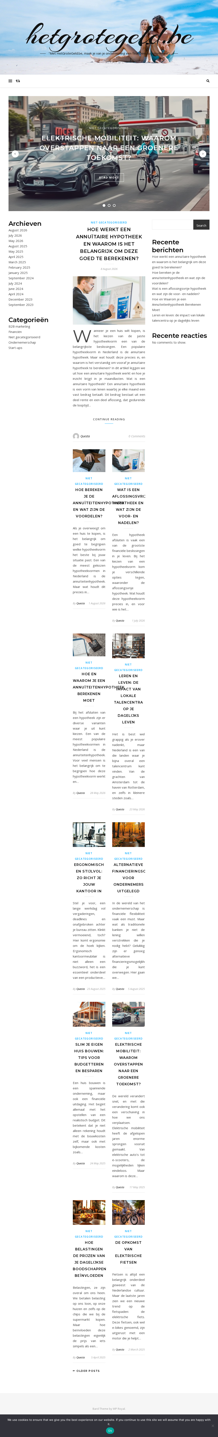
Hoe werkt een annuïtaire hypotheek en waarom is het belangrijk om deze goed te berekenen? (109, 244)
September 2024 (21, 278)
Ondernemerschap (22, 342)
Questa (85, 436)
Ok (110, 1430)
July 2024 (15, 283)
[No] (213, 1426)
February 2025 (19, 267)
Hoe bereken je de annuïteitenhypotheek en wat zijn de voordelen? (99, 503)
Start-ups (15, 348)
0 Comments (137, 436)
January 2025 (18, 273)
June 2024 (16, 289)
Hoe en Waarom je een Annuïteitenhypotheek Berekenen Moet (99, 687)
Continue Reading (109, 419)
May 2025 (16, 251)
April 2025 (16, 257)
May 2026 (16, 241)
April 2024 (16, 294)
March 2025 (17, 262)
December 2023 (21, 299)
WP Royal (119, 1409)
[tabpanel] (109, 153)
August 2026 (18, 230)
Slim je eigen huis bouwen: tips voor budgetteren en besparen (89, 1057)
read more (109, 177)
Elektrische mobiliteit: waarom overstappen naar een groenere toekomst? (109, 148)
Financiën (15, 332)
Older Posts (88, 1370)
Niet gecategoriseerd (109, 128)
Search (201, 225)
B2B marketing (19, 326)
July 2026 (15, 235)
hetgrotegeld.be (109, 35)
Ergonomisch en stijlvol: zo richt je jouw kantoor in (89, 878)
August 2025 (18, 246)
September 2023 (21, 304)
